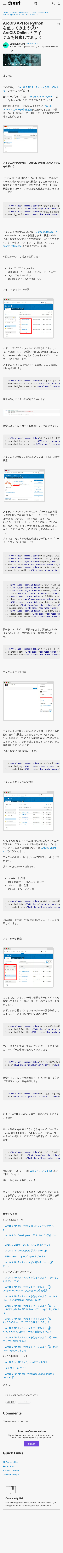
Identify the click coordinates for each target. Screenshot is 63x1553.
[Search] (53, 3)
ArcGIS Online (28, 1244)
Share (7, 1385)
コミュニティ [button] (23, 1402)
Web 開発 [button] (10, 1402)
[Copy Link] (11, 51)
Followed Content (11, 1470)
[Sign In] (58, 3)
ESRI (25, 1256)
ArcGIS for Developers (26, 1250)
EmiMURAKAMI (17, 44)
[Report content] (58, 24)
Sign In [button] (31, 1444)
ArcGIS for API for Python (26, 1362)
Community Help (11, 1474)
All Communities (10, 1462)
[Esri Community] (14, 3)
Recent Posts (9, 1466)
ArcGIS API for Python (31, 1309)
